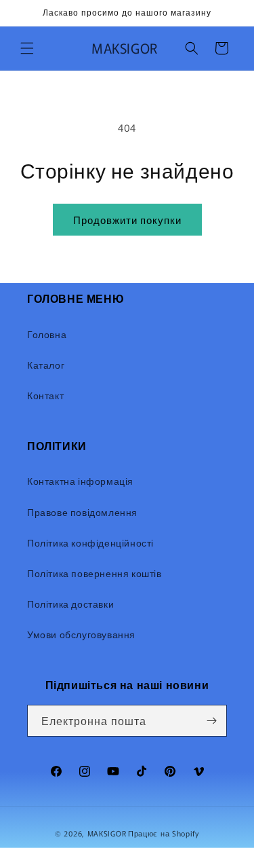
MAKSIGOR (107, 833)
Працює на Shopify (163, 833)
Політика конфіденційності (90, 542)
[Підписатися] (211, 721)
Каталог (45, 364)
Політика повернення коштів (94, 573)
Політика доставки (70, 603)
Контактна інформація (80, 480)
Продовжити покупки (127, 220)
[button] (27, 48)
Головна (46, 334)
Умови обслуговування (81, 634)
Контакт (45, 395)
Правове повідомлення (82, 512)
